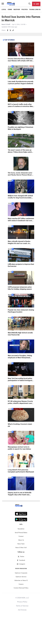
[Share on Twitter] (10, 30)
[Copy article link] (13, 30)
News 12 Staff (6, 24)
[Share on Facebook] (7, 30)
